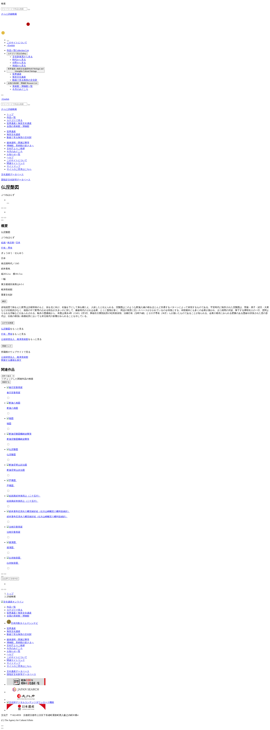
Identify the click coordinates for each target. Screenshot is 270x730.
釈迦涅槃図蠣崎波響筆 (18, 439)
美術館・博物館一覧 (22, 86)
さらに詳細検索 (9, 14)
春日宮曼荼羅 (13, 392)
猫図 (9, 423)
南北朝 (10, 242)
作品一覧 (18, 50)
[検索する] (29, 9)
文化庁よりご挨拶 (16, 148)
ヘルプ (10, 157)
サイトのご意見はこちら (19, 169)
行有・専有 (6, 248)
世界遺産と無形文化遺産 (25, 70)
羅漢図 (11, 547)
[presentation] (3, 379)
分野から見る (19, 62)
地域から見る (19, 65)
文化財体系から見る (22, 56)
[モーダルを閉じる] (2, 725)
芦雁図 (11, 485)
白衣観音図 (13, 563)
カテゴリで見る (17, 54)
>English (11, 45)
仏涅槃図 (5, 329)
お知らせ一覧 (13, 154)
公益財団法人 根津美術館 (14, 339)
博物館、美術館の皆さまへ (20, 145)
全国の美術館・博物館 (22, 83)
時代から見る (19, 59)
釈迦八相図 (12, 408)
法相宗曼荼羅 (13, 532)
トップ (10, 114)
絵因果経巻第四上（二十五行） (22, 501)
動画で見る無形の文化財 (24, 80)
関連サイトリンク (16, 163)
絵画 (3, 242)
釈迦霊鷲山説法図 (16, 470)
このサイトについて (17, 42)
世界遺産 (16, 74)
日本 (18, 242)
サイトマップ (13, 166)
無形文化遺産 (19, 77)
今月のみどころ (20, 89)
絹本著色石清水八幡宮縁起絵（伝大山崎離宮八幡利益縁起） (37, 516)
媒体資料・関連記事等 (18, 142)
